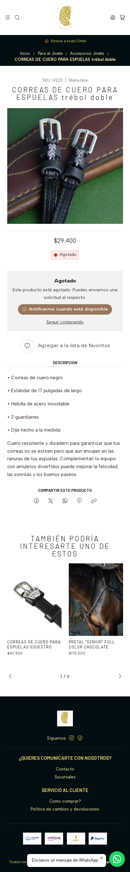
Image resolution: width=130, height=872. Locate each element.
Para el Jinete (50, 54)
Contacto (65, 769)
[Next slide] (118, 676)
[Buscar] (17, 17)
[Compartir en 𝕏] (51, 501)
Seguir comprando (65, 322)
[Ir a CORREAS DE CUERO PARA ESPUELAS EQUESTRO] (34, 599)
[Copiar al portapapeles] (94, 501)
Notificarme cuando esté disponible (68, 309)
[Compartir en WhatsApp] (65, 501)
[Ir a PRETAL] (96, 599)
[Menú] (7, 17)
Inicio (25, 54)
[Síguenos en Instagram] (71, 738)
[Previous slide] (12, 676)
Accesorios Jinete (87, 54)
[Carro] (122, 17)
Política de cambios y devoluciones (65, 809)
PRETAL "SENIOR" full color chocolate (92, 644)
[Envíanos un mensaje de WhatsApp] (117, 859)
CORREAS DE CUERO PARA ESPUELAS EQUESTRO (34, 644)
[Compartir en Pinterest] (79, 501)
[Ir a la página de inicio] (65, 17)
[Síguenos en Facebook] (80, 738)
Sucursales (65, 777)
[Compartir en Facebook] (36, 501)
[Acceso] (113, 17)
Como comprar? (65, 801)
